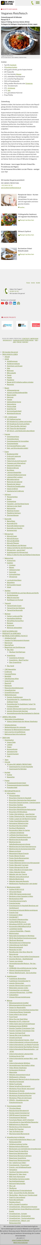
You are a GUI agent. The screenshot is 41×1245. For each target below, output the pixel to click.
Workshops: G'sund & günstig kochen (22, 1093)
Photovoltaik (11, 406)
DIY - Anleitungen (11, 417)
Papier (9, 375)
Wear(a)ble (13, 1072)
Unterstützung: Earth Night (18, 945)
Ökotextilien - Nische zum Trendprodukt (23, 1195)
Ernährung (8, 672)
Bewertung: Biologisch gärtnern (20, 1156)
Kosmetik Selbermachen (15, 526)
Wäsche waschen (13, 598)
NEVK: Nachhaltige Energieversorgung (22, 938)
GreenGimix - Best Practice (18, 660)
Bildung (9, 1001)
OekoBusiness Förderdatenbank (20, 1190)
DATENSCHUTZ (7, 340)
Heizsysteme (11, 404)
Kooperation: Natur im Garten (19, 830)
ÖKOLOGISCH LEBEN (10, 354)
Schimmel (10, 625)
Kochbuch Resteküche (17, 828)
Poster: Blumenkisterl (16, 860)
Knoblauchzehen (11, 67)
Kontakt (25, 342)
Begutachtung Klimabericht (19, 1111)
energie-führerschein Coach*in (20, 985)
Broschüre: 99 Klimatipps (18, 812)
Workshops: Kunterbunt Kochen (20, 1095)
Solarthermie (11, 409)
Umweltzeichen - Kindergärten (20, 1216)
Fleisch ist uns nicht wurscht (17, 461)
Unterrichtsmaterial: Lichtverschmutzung (23, 1042)
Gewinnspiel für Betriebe (18, 769)
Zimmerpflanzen (13, 515)
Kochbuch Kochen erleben (18, 826)
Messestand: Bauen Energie (19, 853)
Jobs (14, 342)
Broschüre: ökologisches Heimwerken (22, 800)
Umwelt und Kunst (15, 1038)
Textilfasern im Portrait (15, 600)
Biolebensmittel (12, 454)
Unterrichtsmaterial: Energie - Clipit (21, 1040)
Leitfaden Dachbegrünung (18, 835)
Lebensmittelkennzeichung (16, 475)
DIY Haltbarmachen (14, 419)
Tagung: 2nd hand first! (17, 1033)
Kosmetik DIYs (12, 523)
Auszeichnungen (13, 754)
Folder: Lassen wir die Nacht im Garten (22, 819)
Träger (9, 747)
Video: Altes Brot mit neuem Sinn (20, 870)
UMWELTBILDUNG (9, 717)
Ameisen (12, 565)
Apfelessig (11, 88)
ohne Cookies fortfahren (20, 1240)
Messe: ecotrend (15, 851)
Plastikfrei (10, 380)
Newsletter (11, 777)
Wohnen (7, 614)
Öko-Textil (10, 666)
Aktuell (7, 357)
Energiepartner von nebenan (19, 990)
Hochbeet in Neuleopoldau (18, 919)
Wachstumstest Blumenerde (19, 1134)
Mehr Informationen (20, 1243)
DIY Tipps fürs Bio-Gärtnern (16, 426)
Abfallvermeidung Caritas (18, 1144)
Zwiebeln (13, 65)
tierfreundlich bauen (14, 585)
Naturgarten (11, 508)
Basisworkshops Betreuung (19, 1146)
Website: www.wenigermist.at (19, 1075)
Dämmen (10, 397)
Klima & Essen (12, 536)
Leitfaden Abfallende (16, 833)
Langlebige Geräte (15, 929)
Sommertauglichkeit (14, 411)
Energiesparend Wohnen (18, 1117)
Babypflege (11, 521)
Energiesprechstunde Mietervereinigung (23, 910)
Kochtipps (10, 470)
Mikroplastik (11, 373)
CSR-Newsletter (10, 669)
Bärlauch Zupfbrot (24, 231)
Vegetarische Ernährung (15, 491)
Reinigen (10, 623)
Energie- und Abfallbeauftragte (20, 1167)
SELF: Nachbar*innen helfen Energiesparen (24, 957)
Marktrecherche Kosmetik (18, 840)
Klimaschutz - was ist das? (16, 550)
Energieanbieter (12, 443)
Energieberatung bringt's (18, 901)
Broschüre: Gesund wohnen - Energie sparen (24, 802)
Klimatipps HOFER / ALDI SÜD (20, 924)
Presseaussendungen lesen (16, 783)
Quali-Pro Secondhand (17, 1197)
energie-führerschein (16, 983)
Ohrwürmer (13, 577)
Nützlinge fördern (13, 511)
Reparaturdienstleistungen (14, 688)
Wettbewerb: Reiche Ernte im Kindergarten (24, 1079)
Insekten (10, 563)
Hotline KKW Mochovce (17, 922)
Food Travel (13, 1017)
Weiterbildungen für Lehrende (15, 727)
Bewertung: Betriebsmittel (18, 1153)
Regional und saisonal (14, 482)
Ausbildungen (12, 976)
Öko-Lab (12, 1186)
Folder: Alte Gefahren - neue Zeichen (22, 814)
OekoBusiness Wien (12, 679)
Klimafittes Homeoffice (15, 621)
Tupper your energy (16, 961)
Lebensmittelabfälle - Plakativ (19, 931)
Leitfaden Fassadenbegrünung (20, 837)
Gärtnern (8, 494)
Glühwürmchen (14, 570)
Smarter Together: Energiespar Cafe (21, 1028)
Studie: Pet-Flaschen (16, 1129)
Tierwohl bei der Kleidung (16, 608)
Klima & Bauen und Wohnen (16, 545)
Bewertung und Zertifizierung (15, 647)
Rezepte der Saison (9, 9)
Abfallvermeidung (13, 364)
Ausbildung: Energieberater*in (19, 981)
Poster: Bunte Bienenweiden (19, 858)
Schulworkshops (10, 725)
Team (6, 760)
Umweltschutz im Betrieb (16, 1137)
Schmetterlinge (14, 574)
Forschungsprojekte (14, 1106)
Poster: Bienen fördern (17, 856)
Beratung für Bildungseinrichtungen (17, 730)
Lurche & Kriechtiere (14, 580)
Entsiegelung (11, 501)
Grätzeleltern (13, 995)
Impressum (34, 338)
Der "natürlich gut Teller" (17, 1163)
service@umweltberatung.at (11, 188)
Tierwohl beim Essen (14, 606)
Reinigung (8, 686)
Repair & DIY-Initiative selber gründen (20, 382)
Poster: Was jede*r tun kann (18, 865)
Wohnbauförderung (14, 413)
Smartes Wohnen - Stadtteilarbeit (21, 959)
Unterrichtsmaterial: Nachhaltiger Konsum (24, 1047)
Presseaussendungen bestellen (18, 785)
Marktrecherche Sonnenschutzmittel (22, 849)
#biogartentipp (12, 497)
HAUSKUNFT (13, 917)
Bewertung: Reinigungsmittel (19, 1160)
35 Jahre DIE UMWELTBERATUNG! (19, 764)
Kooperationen (12, 749)
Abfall (7, 359)
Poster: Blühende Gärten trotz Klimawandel (24, 863)
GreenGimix (11, 655)
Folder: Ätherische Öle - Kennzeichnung (23, 816)
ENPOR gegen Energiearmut (19, 1115)
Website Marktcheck (16, 879)
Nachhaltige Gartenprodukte (19, 1179)
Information (11, 793)
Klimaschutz (9, 534)
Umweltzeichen (10, 690)
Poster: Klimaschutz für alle (18, 867)
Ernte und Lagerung (14, 456)
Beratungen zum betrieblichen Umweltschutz (25, 1149)
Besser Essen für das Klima (18, 1151)
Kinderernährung (13, 468)
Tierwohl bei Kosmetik (15, 610)
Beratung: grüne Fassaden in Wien (21, 896)
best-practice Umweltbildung (15, 732)
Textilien (7, 591)
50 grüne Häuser (15, 1108)
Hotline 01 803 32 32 (16, 889)
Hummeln (12, 572)
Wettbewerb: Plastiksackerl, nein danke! (23, 884)
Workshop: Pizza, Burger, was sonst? (22, 1089)
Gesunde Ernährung (14, 466)
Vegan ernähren (12, 489)
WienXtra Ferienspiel (16, 1082)
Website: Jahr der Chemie (18, 874)
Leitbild (9, 745)
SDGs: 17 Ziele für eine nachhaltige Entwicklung (23, 555)
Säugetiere (11, 582)
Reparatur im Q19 (15, 950)
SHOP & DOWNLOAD (9, 631)
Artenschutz (11, 560)
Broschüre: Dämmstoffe (17, 807)
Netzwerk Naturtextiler (17, 1183)
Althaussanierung (13, 390)
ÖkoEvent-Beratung (16, 940)
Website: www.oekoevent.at (19, 877)
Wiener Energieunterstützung (19, 970)
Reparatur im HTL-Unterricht (19, 1021)
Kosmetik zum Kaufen (14, 528)
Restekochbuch (14, 1202)
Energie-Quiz (13, 913)
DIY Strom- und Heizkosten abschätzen (21, 431)
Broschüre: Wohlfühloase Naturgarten (22, 809)
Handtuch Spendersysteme (18, 1172)
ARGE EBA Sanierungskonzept (20, 894)
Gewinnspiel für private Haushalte (21, 767)
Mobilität (8, 676)
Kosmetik (8, 519)
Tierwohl (8, 603)
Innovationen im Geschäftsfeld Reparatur (23, 1122)
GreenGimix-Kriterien (16, 658)
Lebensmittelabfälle (14, 472)
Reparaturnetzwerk (16, 947)
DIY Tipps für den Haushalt (16, 428)
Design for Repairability (17, 1007)
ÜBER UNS (6, 738)
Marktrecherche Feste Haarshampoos (22, 846)
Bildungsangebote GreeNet (19, 1003)
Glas (8, 368)
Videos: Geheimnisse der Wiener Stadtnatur (22, 721)
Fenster (9, 399)
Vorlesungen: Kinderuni (17, 1070)
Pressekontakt (12, 787)
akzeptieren (21, 1238)
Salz (9, 90)
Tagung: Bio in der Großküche (19, 1035)
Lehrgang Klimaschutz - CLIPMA (20, 992)
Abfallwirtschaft (10, 638)
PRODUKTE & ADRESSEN (11, 633)
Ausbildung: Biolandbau (17, 979)
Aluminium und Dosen (14, 366)
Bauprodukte (11, 395)
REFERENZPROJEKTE (12, 791)
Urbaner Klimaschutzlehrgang (19, 997)
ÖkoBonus (13, 1188)
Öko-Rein (10, 650)
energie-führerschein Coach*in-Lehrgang (21, 709)
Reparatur (10, 384)
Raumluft (8, 683)
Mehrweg (10, 371)
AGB (36, 340)
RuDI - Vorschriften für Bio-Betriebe (21, 1193)
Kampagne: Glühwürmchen (18, 823)
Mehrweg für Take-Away (17, 1174)
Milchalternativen (13, 479)
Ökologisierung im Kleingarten (20, 943)
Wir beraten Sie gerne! (10, 352)
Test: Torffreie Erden (16, 1131)
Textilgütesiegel (12, 595)
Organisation (9, 740)
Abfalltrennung (12, 361)
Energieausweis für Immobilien (18, 441)
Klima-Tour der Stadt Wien (18, 1019)
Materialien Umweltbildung (14, 719)
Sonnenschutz (12, 530)
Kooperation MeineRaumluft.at (20, 926)
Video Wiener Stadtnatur (18, 1068)
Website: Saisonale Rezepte (19, 881)
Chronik (7, 762)
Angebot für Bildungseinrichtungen (17, 640)
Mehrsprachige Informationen (15, 734)
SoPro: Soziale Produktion (18, 1204)
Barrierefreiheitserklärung (23, 340)
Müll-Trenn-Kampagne (17, 1177)
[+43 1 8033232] (32, 4)
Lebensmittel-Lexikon (15, 477)
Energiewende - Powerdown (19, 1165)
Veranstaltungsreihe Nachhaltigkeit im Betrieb (23, 713)
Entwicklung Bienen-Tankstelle (20, 1012)
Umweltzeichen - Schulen (18, 1214)
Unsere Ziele (11, 742)
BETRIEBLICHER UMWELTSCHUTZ (15, 636)
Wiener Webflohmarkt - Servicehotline (22, 973)
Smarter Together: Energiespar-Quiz (21, 1031)
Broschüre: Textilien (16, 805)
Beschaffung (9, 645)
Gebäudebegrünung (14, 402)
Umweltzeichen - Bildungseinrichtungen (23, 1207)
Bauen (7, 388)
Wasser (18, 74)
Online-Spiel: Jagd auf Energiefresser (22, 1024)
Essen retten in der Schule (18, 1014)
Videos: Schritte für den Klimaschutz (19, 548)
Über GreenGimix (15, 662)
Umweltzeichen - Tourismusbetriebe (22, 1218)
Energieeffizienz (10, 674)
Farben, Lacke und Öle (14, 616)
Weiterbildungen (10, 695)
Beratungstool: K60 (16, 899)
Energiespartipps (13, 437)
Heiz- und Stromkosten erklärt (17, 448)
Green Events (9, 681)
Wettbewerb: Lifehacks (17, 1077)
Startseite (26, 338)
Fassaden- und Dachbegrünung (18, 504)
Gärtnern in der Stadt (14, 506)
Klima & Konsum (12, 538)
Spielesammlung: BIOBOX (18, 1026)
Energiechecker (14, 903)
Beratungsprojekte (13, 887)
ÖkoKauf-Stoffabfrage (17, 652)
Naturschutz (9, 558)
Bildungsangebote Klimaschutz (20, 1005)
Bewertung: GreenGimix (17, 1158)
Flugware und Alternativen (16, 463)
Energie (7, 434)
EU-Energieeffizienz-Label (16, 446)
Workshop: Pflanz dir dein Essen (20, 1098)
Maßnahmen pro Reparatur (18, 1124)
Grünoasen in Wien (15, 915)
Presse (19, 342)
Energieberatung (13, 439)
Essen (7, 452)
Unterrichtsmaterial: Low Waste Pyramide (24, 1045)
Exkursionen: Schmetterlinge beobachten (23, 1010)
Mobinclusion (14, 933)
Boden (9, 499)
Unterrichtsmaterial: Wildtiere (19, 1063)
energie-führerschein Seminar (17, 711)
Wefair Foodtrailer (15, 1084)
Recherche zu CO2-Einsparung (20, 1127)
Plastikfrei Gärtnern (14, 513)
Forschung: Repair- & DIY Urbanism (21, 1120)
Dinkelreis (29, 83)
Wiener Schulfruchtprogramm (20, 1086)
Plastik (9, 377)
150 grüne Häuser (15, 892)
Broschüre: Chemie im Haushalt (20, 798)
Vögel (9, 587)
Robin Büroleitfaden (16, 1200)
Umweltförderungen (12, 692)
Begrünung (8, 643)
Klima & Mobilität (13, 541)
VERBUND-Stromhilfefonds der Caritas (23, 968)
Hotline (9, 775)
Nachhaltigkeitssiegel (17, 1181)
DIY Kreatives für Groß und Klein (18, 424)
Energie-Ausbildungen (15, 697)
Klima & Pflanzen (13, 543)
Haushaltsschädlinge (14, 618)
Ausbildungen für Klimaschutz (17, 552)
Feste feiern (11, 459)
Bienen (11, 567)
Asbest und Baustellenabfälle (17, 393)
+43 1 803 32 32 (6, 185)
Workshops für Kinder (17, 1091)
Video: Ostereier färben (17, 872)
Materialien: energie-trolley (18, 988)
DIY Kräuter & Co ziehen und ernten (19, 421)
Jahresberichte (12, 752)
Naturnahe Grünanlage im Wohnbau (21, 936)
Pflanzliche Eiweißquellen (16, 486)
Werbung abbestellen (14, 628)
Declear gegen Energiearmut (19, 1113)
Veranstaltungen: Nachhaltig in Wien (22, 1065)
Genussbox (13, 1170)
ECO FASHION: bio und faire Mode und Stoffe (23, 593)
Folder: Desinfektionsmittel (18, 821)
